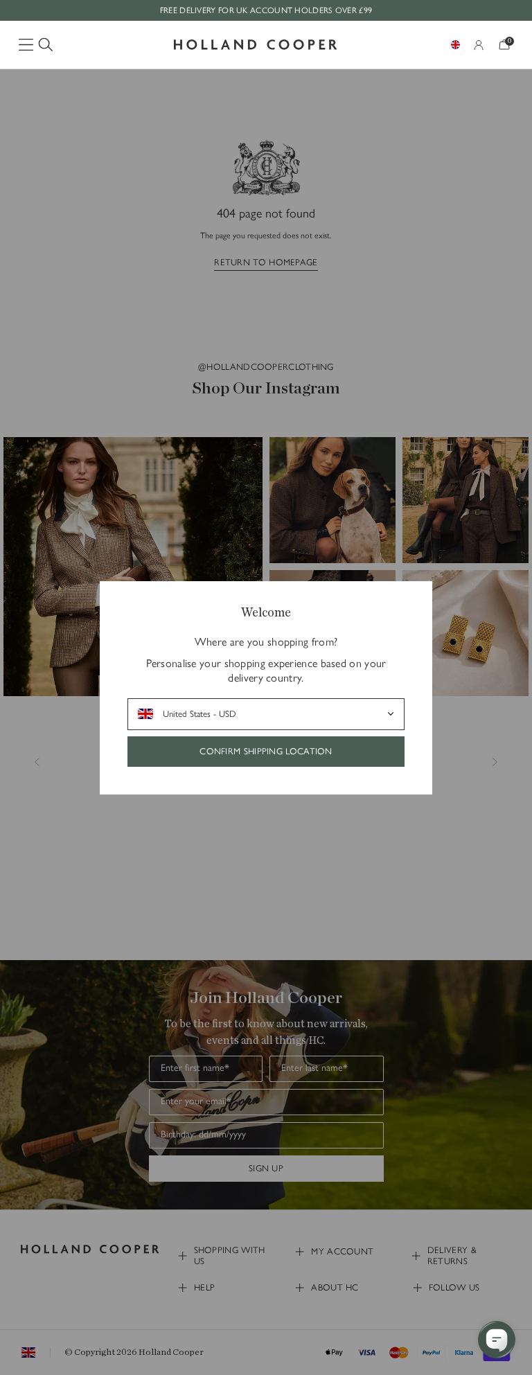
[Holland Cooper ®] (255, 44)
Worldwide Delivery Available (265, 10)
